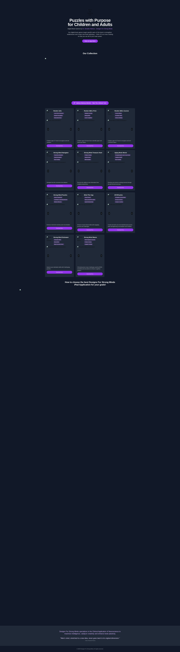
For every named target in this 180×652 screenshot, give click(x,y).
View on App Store (90, 41)
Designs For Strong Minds (104, 29)
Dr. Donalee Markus (88, 29)
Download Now (59, 145)
